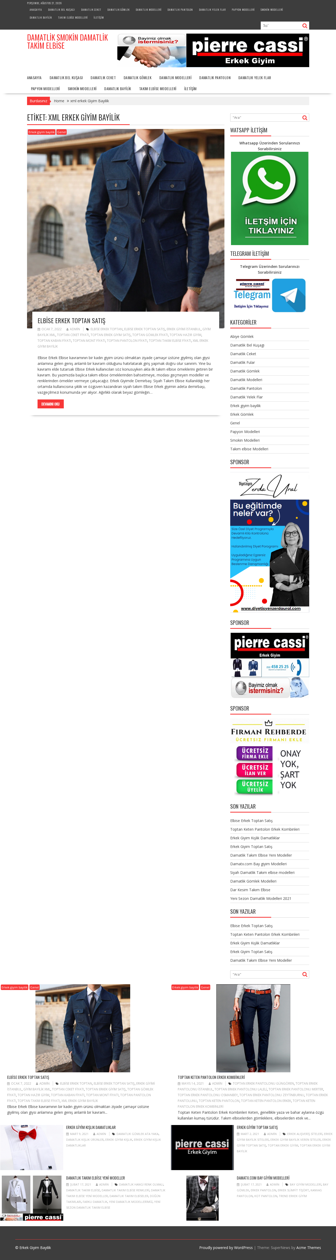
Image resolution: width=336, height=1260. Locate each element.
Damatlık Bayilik (41, 17)
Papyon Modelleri (243, 10)
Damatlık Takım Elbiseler (128, 1196)
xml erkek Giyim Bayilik (79, 1101)
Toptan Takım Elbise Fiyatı (170, 340)
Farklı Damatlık (95, 1202)
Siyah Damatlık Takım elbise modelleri (262, 872)
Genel (61, 132)
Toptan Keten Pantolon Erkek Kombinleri (265, 829)
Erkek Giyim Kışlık (118, 1140)
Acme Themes (308, 1247)
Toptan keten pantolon (219, 1101)
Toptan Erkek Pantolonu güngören (263, 1083)
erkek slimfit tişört (293, 1190)
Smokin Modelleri (272, 10)
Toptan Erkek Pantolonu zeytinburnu (271, 1095)
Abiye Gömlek (242, 336)
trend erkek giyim (293, 1196)
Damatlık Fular (242, 362)
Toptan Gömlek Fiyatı (150, 335)
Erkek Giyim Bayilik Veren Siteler (295, 1140)
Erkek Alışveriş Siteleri (304, 1134)
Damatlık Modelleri (148, 10)
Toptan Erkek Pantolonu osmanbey (208, 1095)
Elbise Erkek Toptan (107, 329)
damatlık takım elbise (83, 1190)
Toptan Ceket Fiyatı (73, 335)
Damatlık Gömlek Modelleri (253, 881)
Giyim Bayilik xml (36, 1089)
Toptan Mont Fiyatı (89, 340)
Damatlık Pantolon (180, 10)
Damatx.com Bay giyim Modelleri (258, 863)
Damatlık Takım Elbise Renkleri (125, 1190)
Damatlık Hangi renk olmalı (141, 1184)
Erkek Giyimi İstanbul (184, 329)
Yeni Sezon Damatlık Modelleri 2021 (260, 898)
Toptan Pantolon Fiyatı (127, 340)
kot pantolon (265, 1196)
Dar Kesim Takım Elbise (250, 889)
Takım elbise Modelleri (73, 17)
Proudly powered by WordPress (226, 1247)
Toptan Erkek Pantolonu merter (296, 1089)
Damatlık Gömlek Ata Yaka (138, 1134)
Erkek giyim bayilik (42, 132)
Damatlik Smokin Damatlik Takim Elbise (67, 41)
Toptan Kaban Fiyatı (54, 340)
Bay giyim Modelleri (305, 1184)
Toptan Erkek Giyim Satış (111, 335)
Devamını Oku (50, 404)
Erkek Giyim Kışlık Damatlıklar (255, 837)
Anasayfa (36, 10)
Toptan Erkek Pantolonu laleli (240, 1089)
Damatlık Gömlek (118, 10)
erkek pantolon (263, 1190)
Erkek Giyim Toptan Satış (251, 846)
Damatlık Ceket (91, 10)
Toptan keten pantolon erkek (266, 1101)
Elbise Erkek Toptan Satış (71, 320)
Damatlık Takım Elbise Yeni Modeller (261, 855)
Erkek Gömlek (242, 414)
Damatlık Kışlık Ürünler (85, 1140)
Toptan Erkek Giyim (283, 1145)
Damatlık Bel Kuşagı (61, 10)
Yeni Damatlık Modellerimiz (131, 1202)
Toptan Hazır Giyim (185, 335)
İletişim (99, 17)
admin (75, 329)
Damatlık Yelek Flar (212, 10)
